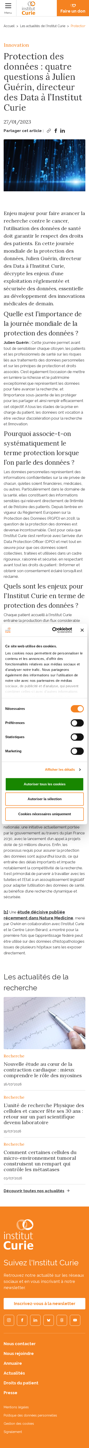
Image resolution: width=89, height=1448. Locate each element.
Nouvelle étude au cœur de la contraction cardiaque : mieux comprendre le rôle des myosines (43, 1070)
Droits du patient (21, 1383)
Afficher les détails (60, 769)
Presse (10, 1392)
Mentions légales (16, 1407)
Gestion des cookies (19, 1423)
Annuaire (13, 1363)
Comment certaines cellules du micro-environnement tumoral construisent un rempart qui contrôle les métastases (40, 1161)
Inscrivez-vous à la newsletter (44, 1303)
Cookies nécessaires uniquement (44, 814)
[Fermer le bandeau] (82, 630)
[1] (6, 912)
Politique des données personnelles (30, 1415)
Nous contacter (20, 1343)
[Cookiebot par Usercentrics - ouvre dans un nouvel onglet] (54, 630)
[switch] (77, 723)
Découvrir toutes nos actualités (34, 1191)
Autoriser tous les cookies (44, 784)
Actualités (14, 1373)
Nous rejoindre (19, 1353)
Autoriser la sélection (45, 799)
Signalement (13, 1432)
